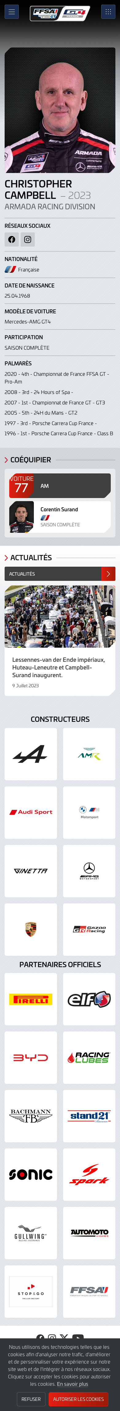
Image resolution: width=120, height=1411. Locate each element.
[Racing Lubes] (89, 1057)
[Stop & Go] (31, 1291)
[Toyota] (89, 929)
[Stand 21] (89, 1116)
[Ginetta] (31, 871)
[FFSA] (89, 1291)
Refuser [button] (31, 1399)
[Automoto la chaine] (89, 1233)
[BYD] (31, 1057)
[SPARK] (89, 1174)
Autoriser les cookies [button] (78, 1399)
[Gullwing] (31, 1233)
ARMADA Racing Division (50, 206)
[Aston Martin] (89, 754)
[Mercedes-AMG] (89, 871)
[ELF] (89, 999)
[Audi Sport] (31, 812)
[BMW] (89, 812)
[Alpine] (31, 754)
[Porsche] (31, 929)
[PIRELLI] (31, 999)
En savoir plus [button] (72, 1383)
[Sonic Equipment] (31, 1174)
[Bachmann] (31, 1116)
